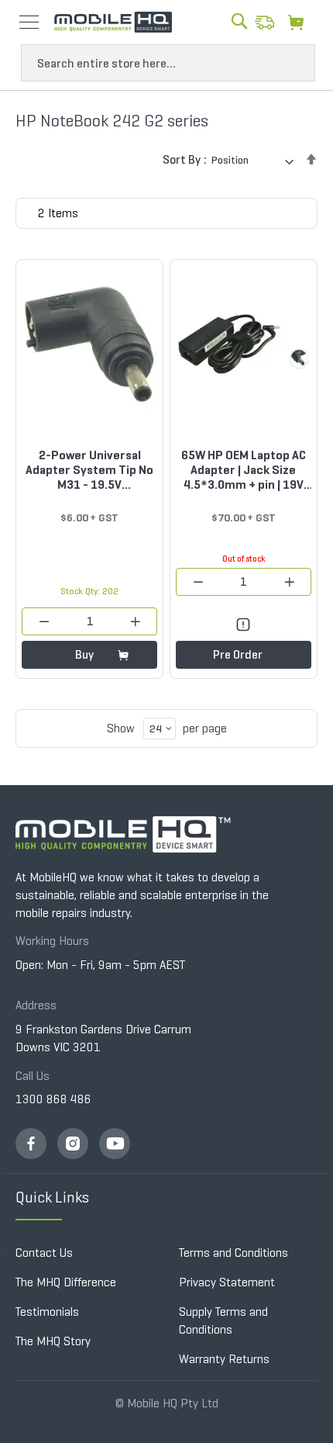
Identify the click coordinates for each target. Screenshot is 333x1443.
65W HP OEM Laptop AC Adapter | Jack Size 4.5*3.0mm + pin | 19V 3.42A (243, 470)
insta (72, 1143)
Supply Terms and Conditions (223, 1320)
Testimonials (47, 1311)
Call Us (32, 1075)
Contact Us (44, 1252)
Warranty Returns (224, 1358)
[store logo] (113, 22)
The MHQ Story (53, 1341)
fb (30, 1143)
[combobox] (168, 62)
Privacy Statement (227, 1282)
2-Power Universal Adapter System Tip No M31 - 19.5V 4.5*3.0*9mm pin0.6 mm (89, 470)
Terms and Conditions (233, 1252)
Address (36, 1005)
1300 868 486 (53, 1099)
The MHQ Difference (65, 1282)
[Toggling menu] (29, 22)
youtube (114, 1143)
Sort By (182, 159)
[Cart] (300, 21)
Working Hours (52, 940)
